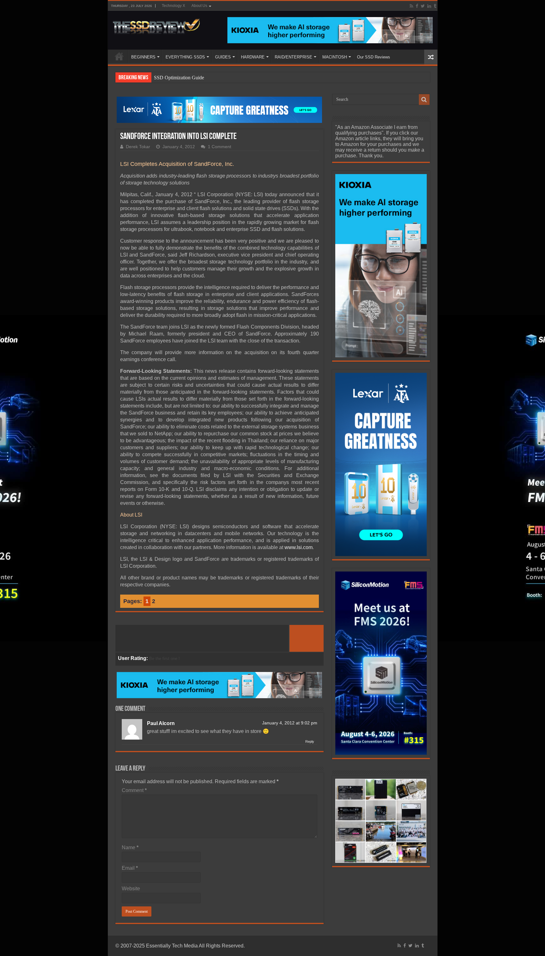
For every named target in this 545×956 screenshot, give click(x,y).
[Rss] (411, 6)
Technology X (173, 5)
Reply (309, 741)
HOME (119, 56)
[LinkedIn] (429, 6)
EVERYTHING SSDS (185, 57)
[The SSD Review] (156, 24)
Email (130, 868)
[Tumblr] (435, 6)
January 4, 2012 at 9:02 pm (289, 723)
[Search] (424, 99)
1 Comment (219, 146)
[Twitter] (422, 6)
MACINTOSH (334, 57)
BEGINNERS (143, 57)
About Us (199, 5)
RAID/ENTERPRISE (293, 57)
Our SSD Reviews (373, 57)
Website (131, 888)
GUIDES (223, 57)
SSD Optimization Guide (179, 77)
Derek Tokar (138, 146)
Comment (134, 790)
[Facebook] (417, 6)
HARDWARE (253, 57)
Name (130, 847)
